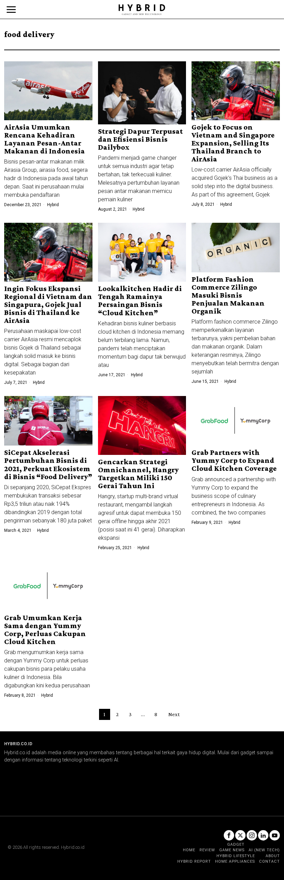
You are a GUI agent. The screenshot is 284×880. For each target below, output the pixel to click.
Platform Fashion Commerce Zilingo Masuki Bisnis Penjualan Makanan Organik (228, 295)
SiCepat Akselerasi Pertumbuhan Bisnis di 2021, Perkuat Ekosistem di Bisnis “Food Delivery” (48, 464)
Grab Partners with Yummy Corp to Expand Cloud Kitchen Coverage (234, 460)
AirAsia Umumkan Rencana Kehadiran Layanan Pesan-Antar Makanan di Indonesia (44, 139)
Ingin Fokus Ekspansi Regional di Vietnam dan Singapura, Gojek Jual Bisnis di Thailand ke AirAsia (48, 304)
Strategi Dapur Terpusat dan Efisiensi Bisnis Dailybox (140, 139)
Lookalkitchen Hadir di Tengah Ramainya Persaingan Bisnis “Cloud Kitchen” (140, 300)
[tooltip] (229, 835)
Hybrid (53, 204)
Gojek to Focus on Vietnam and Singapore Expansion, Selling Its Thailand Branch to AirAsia (233, 143)
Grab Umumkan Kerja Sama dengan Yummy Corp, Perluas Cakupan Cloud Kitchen (45, 629)
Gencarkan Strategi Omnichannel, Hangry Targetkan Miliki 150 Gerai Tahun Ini (138, 474)
